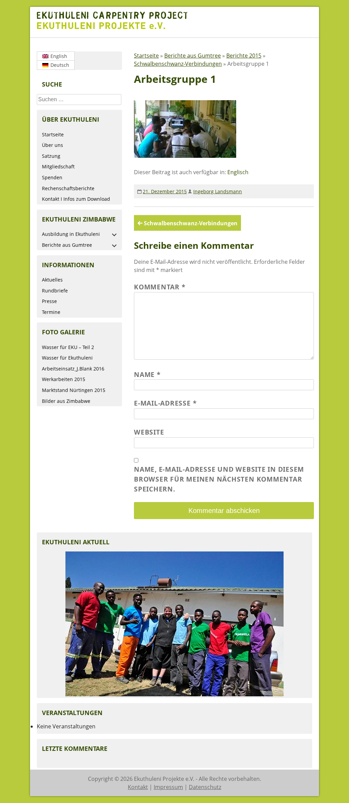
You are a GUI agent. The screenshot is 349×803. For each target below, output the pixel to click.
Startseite (53, 134)
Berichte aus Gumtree (67, 245)
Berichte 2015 (243, 55)
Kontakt (138, 787)
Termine (51, 312)
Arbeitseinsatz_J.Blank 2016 (73, 368)
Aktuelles (52, 279)
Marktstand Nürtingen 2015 (73, 390)
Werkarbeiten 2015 (63, 379)
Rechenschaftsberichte (68, 188)
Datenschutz (205, 787)
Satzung (51, 156)
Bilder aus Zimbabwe (66, 401)
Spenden (52, 177)
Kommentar (159, 286)
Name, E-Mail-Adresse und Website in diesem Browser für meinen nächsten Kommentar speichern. (219, 479)
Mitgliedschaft (58, 166)
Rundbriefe (55, 290)
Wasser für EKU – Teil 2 (68, 347)
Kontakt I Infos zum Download (76, 199)
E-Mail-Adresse (165, 403)
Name (147, 374)
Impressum (168, 787)
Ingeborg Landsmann (217, 191)
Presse (49, 301)
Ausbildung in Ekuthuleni (71, 234)
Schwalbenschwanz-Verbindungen (178, 63)
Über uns (52, 145)
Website (149, 432)
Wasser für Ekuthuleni (67, 357)
